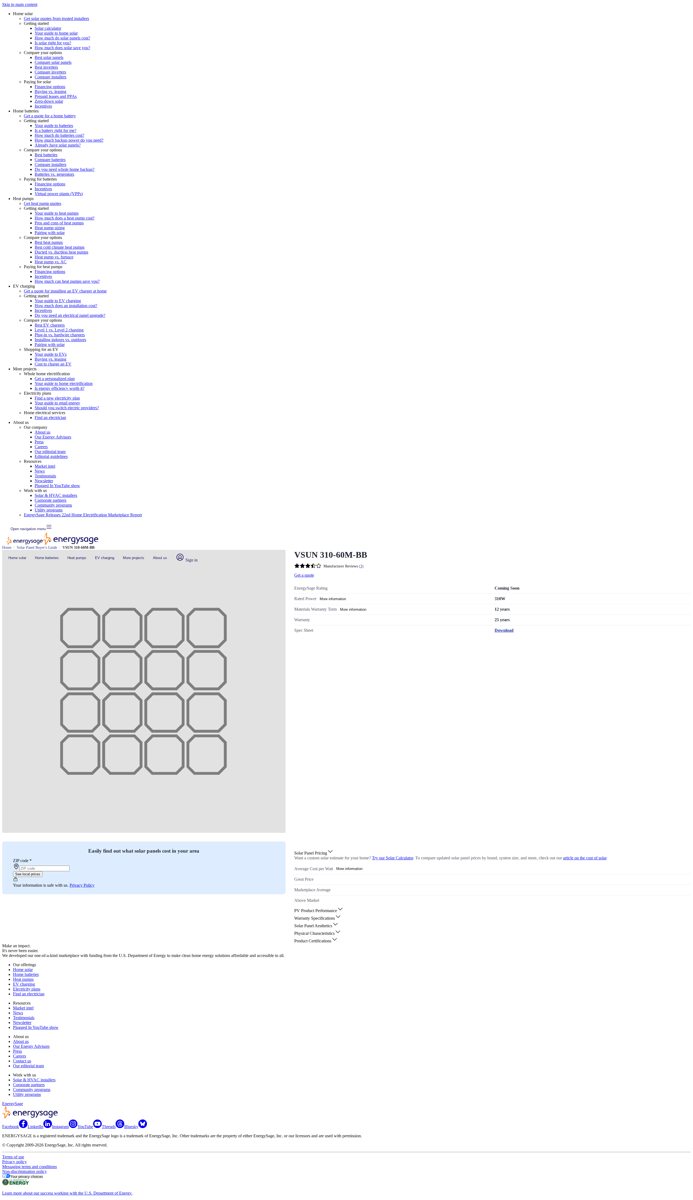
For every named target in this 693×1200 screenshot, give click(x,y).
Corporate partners (50, 500)
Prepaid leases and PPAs (56, 96)
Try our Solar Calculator (392, 858)
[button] (314, 853)
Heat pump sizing (50, 227)
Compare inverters (50, 72)
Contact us (22, 1061)
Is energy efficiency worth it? (59, 388)
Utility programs (49, 510)
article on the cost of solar (584, 858)
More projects (133, 558)
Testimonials (45, 476)
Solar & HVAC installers (56, 495)
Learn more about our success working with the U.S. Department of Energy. (67, 1193)
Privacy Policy (82, 885)
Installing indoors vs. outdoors (60, 339)
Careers (41, 446)
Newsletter (44, 480)
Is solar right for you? (53, 43)
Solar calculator (48, 28)
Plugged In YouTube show (57, 485)
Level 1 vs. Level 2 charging (59, 330)
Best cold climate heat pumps (59, 247)
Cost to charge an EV (53, 364)
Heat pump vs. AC (51, 262)
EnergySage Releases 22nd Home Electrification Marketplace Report (83, 515)
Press (39, 442)
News (40, 471)
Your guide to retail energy (57, 403)
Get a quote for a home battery (50, 116)
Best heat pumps (49, 242)
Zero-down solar (49, 101)
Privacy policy (14, 1161)
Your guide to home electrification (64, 383)
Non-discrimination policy (24, 1171)
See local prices (27, 874)
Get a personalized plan (55, 378)
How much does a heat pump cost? (64, 218)
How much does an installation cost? (66, 305)
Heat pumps (76, 558)
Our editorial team (50, 451)
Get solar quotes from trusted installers (56, 18)
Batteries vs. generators (54, 174)
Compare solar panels (53, 62)
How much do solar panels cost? (62, 38)
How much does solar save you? (62, 47)
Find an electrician (50, 417)
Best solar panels (49, 57)
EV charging (104, 558)
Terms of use (13, 1157)
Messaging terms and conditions (29, 1166)
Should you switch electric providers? (67, 407)
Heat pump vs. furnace (54, 257)
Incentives (43, 106)
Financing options (50, 86)
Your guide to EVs (51, 354)
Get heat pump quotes (42, 203)
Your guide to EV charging (58, 300)
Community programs (53, 505)
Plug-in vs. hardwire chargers (60, 335)
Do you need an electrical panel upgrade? (70, 315)
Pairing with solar (50, 232)
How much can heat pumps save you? (67, 281)
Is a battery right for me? (55, 130)
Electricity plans (26, 989)
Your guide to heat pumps (57, 213)
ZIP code (22, 860)
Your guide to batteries (54, 125)
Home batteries (47, 558)
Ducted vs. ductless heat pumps (61, 252)
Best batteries (46, 154)
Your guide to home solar (56, 33)
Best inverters (46, 67)
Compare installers (50, 77)
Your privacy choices (26, 1177)
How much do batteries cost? (59, 135)
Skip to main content (19, 4)
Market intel (45, 466)
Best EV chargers (50, 325)
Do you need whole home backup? (64, 169)
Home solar (17, 558)
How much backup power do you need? (69, 140)
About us (42, 432)
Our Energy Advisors (53, 437)
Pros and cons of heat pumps (59, 223)
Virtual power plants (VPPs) (59, 193)
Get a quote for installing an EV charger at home (65, 291)
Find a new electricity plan (57, 398)
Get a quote (304, 575)
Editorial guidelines (51, 456)
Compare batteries (50, 159)
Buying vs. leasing (50, 91)
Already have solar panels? (58, 145)
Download (504, 630)
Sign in (191, 560)
